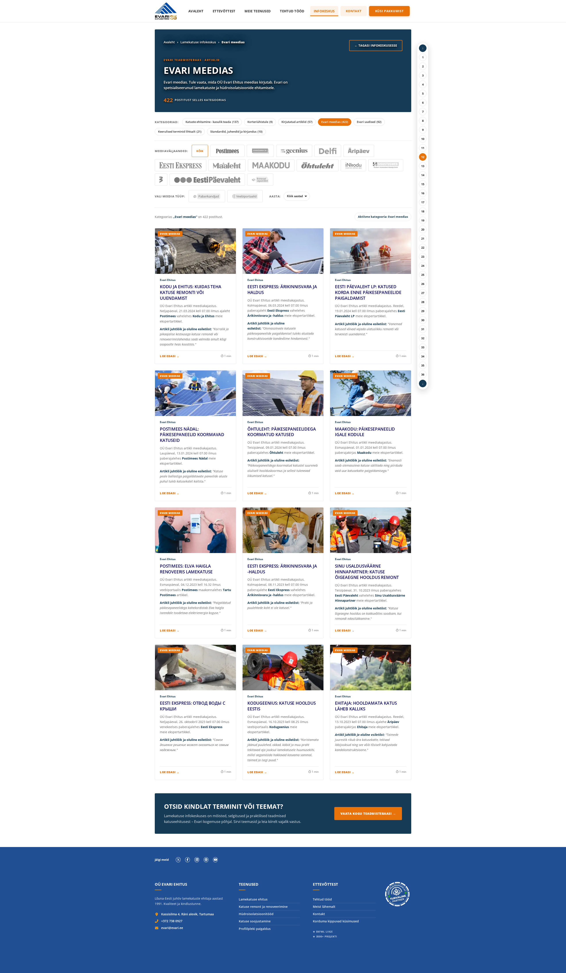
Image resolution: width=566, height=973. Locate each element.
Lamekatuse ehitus (253, 899)
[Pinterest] (206, 859)
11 (422, 148)
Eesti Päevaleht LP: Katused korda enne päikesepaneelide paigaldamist (368, 292)
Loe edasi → (170, 356)
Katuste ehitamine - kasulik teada (212, 122)
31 (422, 329)
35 (422, 365)
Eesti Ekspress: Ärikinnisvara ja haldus (282, 289)
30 (422, 320)
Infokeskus (324, 11)
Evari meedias (334, 122)
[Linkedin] (196, 859)
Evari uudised (369, 122)
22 (422, 248)
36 (422, 374)
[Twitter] (178, 859)
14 (422, 175)
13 (422, 166)
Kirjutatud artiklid (296, 122)
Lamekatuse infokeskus (198, 42)
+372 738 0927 (171, 921)
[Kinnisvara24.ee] (260, 151)
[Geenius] (294, 151)
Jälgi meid (162, 860)
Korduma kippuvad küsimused (336, 921)
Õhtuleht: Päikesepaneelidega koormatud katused (281, 432)
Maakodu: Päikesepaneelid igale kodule (365, 432)
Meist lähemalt (324, 906)
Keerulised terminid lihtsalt (179, 132)
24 (422, 266)
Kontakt (353, 11)
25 (422, 275)
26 (422, 284)
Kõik (199, 151)
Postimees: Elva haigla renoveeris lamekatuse (186, 569)
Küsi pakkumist (389, 11)
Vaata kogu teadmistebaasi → (368, 813)
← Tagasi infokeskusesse (375, 45)
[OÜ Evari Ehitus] (166, 11)
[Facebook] (187, 859)
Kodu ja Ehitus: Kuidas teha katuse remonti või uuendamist (190, 292)
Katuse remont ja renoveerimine (263, 906)
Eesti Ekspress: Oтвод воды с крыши (192, 706)
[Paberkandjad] (207, 196)
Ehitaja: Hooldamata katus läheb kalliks (366, 706)
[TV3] (161, 180)
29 (422, 311)
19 (422, 220)
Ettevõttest (224, 11)
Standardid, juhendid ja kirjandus (236, 132)
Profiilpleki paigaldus (255, 929)
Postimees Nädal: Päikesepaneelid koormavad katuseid (192, 434)
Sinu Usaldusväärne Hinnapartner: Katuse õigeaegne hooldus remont (367, 571)
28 (422, 302)
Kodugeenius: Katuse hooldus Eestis (281, 706)
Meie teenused (258, 11)
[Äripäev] (358, 151)
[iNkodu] (353, 165)
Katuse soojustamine (255, 921)
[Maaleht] (227, 165)
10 (422, 139)
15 (422, 184)
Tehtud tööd (292, 11)
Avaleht (195, 11)
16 (422, 193)
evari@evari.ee (172, 928)
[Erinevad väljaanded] (260, 180)
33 (422, 347)
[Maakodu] (271, 165)
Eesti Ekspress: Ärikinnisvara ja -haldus (282, 569)
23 (422, 257)
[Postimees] (227, 151)
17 (422, 202)
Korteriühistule (260, 122)
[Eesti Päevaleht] (207, 180)
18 (422, 211)
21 (422, 238)
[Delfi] (327, 151)
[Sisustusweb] (385, 165)
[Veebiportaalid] (245, 196)
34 (422, 356)
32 (422, 338)
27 (422, 293)
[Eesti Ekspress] (180, 165)
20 (422, 229)
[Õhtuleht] (317, 165)
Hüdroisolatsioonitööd (256, 914)
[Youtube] (215, 859)
